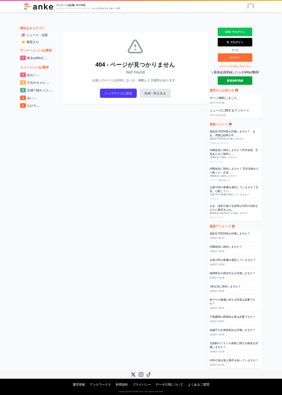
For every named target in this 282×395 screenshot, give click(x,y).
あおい (31, 75)
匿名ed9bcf (34, 58)
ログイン (235, 57)
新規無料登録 (235, 80)
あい (29, 98)
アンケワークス (100, 384)
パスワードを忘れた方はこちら (235, 66)
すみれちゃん (36, 82)
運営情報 (79, 384)
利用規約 (122, 384)
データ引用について (169, 384)
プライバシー (142, 384)
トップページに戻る (118, 93)
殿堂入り (33, 42)
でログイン (235, 32)
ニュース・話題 (37, 35)
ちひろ (31, 105)
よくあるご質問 (198, 384)
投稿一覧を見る (155, 93)
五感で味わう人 (37, 90)
